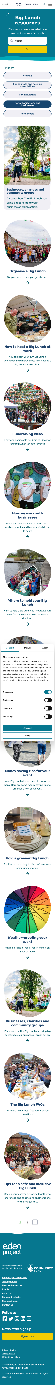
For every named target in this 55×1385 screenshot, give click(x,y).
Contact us (7, 1305)
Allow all (27, 728)
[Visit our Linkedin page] (23, 1318)
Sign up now (27, 1336)
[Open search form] (44, 4)
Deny (27, 735)
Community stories (11, 1297)
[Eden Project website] (13, 1251)
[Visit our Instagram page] (17, 1318)
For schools (27, 113)
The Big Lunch (9, 1281)
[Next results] (35, 1222)
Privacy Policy (9, 1350)
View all (27, 75)
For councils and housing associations (27, 85)
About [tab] (45, 648)
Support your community (14, 1277)
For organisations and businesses (27, 104)
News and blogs (10, 1301)
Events (5, 1289)
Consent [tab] (10, 648)
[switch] (48, 700)
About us (6, 1293)
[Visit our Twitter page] (11, 1318)
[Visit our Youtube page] (29, 1318)
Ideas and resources (12, 1285)
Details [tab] (27, 648)
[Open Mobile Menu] (50, 4)
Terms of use (8, 1353)
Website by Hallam (11, 1357)
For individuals (27, 94)
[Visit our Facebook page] (5, 1318)
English (5, 4)
